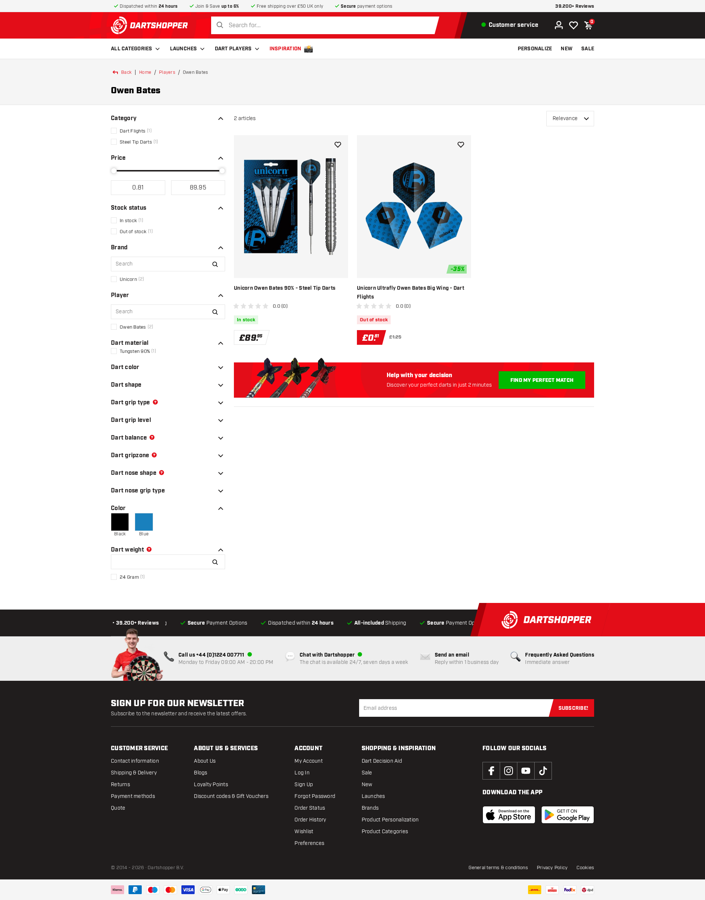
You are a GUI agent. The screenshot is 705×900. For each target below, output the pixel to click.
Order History (310, 820)
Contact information (135, 761)
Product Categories (385, 831)
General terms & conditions (498, 868)
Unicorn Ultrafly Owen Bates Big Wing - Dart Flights (410, 292)
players (167, 72)
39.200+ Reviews (574, 6)
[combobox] (327, 26)
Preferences (309, 843)
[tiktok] (543, 771)
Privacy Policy (552, 868)
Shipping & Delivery (134, 773)
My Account (308, 761)
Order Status (309, 808)
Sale (367, 773)
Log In (302, 773)
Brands (370, 808)
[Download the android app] (567, 815)
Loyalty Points (211, 784)
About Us (205, 761)
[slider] (114, 171)
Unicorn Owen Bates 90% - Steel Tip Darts (284, 288)
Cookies (585, 868)
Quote (118, 808)
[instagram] (508, 771)
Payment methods (133, 796)
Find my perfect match (542, 380)
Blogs (200, 773)
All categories (131, 49)
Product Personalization (390, 820)
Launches (183, 49)
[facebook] (491, 771)
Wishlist (303, 831)
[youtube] (526, 771)
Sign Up (303, 784)
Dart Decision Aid (382, 761)
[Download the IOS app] (508, 815)
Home (145, 72)
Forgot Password (314, 796)
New (367, 784)
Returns (120, 784)
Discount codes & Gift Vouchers (231, 796)
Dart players (233, 49)
